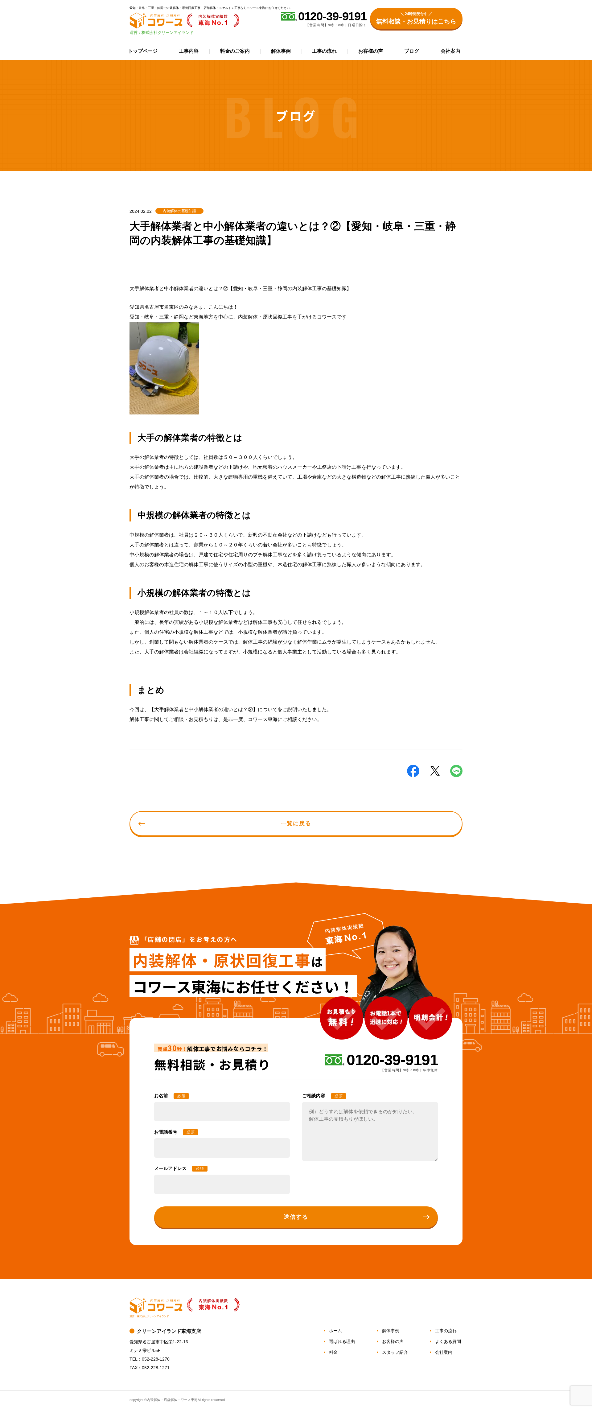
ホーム (335, 1330)
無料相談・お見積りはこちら (416, 18)
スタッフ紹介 (395, 1352)
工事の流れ (324, 51)
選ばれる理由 (342, 1341)
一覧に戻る (296, 823)
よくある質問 (448, 1341)
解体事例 (281, 51)
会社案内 (450, 51)
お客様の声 (370, 51)
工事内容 (189, 51)
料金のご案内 (235, 51)
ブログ (411, 51)
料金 (333, 1352)
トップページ (143, 51)
